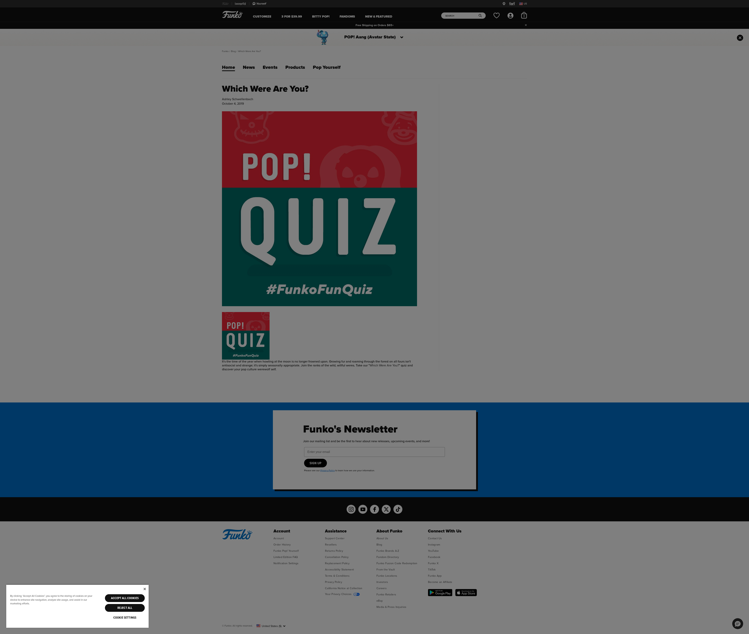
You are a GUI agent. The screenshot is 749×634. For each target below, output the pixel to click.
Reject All (124, 608)
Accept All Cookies (125, 598)
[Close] (145, 589)
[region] (77, 606)
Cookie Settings (124, 618)
